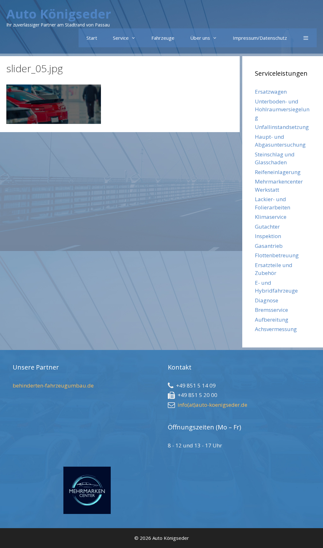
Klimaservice (270, 216)
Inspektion (268, 236)
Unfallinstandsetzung (282, 127)
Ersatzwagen (271, 91)
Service (121, 38)
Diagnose (266, 300)
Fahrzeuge (162, 38)
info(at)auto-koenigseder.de (212, 404)
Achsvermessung (276, 329)
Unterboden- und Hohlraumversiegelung (282, 109)
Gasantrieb (269, 245)
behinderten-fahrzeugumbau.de (53, 385)
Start (91, 38)
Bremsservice (271, 309)
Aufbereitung (271, 319)
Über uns (200, 38)
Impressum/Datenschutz (260, 38)
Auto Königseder (58, 13)
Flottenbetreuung (277, 255)
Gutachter (267, 226)
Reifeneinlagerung (278, 172)
